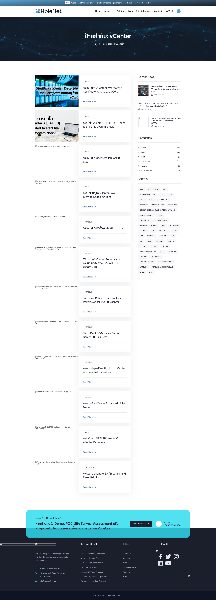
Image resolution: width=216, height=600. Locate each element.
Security (144, 246)
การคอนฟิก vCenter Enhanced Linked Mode (105, 405)
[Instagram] (176, 556)
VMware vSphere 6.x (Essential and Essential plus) (104, 475)
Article (88, 82)
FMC (153, 231)
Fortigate (163, 231)
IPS (173, 236)
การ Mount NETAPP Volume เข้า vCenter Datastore (101, 440)
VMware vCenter (147, 262)
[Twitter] (168, 556)
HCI (141, 236)
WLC (150, 272)
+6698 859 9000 (172, 525)
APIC (161, 194)
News (143, 152)
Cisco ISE (144, 205)
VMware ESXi (156, 257)
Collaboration (146, 215)
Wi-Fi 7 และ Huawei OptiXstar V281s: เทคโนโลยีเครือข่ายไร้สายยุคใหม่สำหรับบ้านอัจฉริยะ (158, 104)
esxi (163, 225)
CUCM (160, 215)
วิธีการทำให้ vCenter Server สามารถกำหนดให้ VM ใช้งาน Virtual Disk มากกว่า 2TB (102, 263)
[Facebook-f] (160, 556)
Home (95, 44)
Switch (165, 246)
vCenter (172, 251)
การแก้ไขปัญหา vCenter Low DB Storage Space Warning (101, 194)
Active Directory (147, 194)
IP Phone (163, 236)
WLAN (142, 272)
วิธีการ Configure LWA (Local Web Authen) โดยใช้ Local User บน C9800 (166, 120)
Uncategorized (147, 170)
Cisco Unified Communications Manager (157, 210)
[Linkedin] (160, 563)
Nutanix (159, 241)
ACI (164, 189)
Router (171, 241)
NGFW (149, 241)
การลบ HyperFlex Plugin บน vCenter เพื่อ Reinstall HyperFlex (104, 370)
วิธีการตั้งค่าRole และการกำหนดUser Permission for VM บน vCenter (102, 300)
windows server (166, 262)
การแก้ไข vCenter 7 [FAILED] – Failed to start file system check (104, 124)
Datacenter (162, 220)
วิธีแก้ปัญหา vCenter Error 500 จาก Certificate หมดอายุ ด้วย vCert (102, 89)
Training (144, 166)
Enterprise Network (149, 225)
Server (155, 246)
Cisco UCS (172, 205)
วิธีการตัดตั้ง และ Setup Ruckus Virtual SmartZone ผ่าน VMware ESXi (165, 89)
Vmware (143, 257)
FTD (174, 231)
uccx (162, 251)
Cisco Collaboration (158, 200)
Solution (144, 157)
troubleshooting (148, 251)
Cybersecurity (146, 220)
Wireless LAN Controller (162, 267)
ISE (141, 241)
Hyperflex (151, 236)
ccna (170, 194)
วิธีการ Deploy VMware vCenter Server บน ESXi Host (101, 335)
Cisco (142, 200)
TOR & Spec (89, 467)
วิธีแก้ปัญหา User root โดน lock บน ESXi (102, 159)
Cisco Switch (158, 205)
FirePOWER (174, 225)
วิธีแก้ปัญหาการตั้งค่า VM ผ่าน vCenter (104, 228)
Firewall (143, 231)
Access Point (153, 189)
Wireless (143, 267)
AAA (141, 189)
